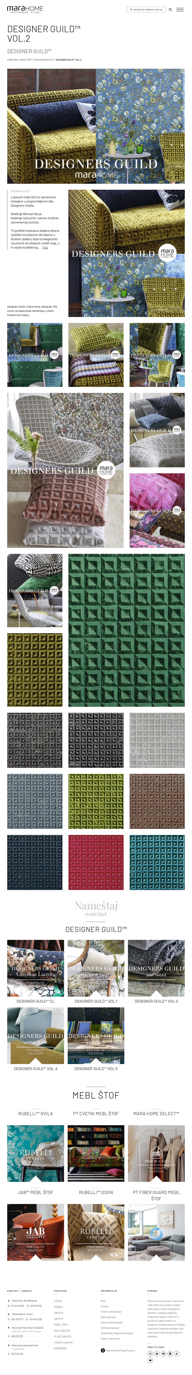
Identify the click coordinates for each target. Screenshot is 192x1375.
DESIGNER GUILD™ (44, 59)
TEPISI (58, 1300)
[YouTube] (150, 1360)
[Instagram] (150, 1353)
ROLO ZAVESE (62, 1330)
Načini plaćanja (108, 1317)
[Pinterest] (157, 1353)
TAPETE (59, 1318)
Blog (103, 1301)
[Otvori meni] (180, 9)
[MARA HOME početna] (25, 9)
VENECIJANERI (63, 1342)
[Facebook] (163, 1353)
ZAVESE (59, 1312)
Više (45, 247)
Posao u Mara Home (110, 1338)
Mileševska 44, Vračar (22, 1314)
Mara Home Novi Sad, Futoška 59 (27, 1327)
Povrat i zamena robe (111, 1311)
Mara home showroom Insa (25, 1345)
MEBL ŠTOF (26, 59)
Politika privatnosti (110, 1327)
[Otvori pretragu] (170, 10)
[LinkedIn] (170, 1353)
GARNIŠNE (60, 1348)
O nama (104, 1306)
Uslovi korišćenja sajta (112, 1322)
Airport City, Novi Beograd (24, 1300)
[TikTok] (176, 1353)
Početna (12, 59)
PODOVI (58, 1306)
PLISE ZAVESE (63, 1336)
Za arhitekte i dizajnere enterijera (117, 1333)
